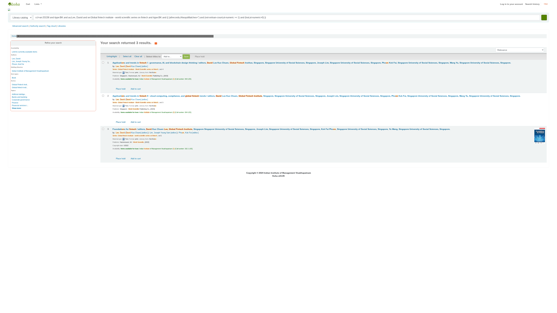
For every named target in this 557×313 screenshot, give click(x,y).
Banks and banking (19, 97)
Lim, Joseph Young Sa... (21, 61)
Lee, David (16, 59)
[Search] (544, 17)
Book (14, 78)
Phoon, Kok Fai (18, 64)
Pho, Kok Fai (189, 133)
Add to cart (135, 89)
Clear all (138, 56)
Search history (532, 4)
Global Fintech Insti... (20, 85)
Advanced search (20, 26)
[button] (27, 4)
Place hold (120, 89)
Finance (15, 103)
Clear (546, 4)
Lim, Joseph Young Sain (163, 133)
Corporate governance (21, 100)
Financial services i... (20, 105)
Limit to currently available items (24, 52)
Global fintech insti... (20, 88)
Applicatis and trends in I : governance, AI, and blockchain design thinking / (312, 63)
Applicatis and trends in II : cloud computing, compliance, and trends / (317, 96)
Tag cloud (51, 26)
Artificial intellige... (19, 94)
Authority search (37, 26)
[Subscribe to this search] (155, 43)
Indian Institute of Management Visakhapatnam (15, 4)
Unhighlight (111, 56)
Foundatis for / (281, 129)
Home (14, 36)
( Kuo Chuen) (132, 66)
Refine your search (53, 43)
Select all (127, 56)
